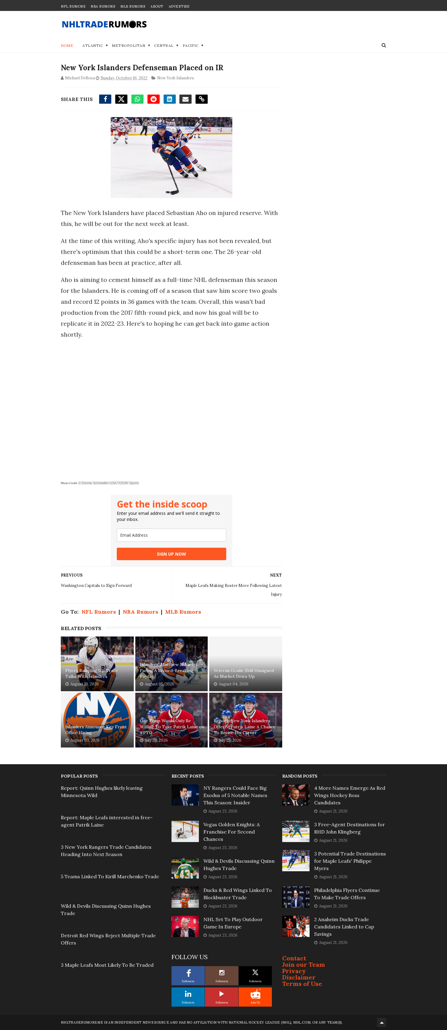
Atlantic (92, 45)
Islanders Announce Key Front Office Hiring (96, 730)
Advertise (179, 6)
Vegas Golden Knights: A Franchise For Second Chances (231, 831)
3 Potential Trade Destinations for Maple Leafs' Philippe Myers (350, 861)
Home (67, 45)
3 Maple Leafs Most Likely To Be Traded (107, 965)
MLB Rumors (132, 6)
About (157, 6)
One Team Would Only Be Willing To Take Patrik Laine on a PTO (172, 726)
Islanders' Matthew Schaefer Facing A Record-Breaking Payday (169, 670)
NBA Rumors (103, 6)
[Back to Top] (381, 1022)
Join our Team (303, 964)
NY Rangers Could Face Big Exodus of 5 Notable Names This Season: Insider (235, 795)
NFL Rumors (73, 6)
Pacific (191, 45)
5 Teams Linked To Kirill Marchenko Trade (110, 876)
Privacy (294, 971)
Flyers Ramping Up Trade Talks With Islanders (91, 673)
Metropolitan (128, 45)
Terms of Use (302, 983)
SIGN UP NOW (171, 554)
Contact (294, 958)
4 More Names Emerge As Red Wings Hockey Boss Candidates (349, 795)
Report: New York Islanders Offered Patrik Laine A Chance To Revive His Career (244, 726)
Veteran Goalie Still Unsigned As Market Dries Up (244, 673)
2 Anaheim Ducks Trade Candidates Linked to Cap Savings (344, 926)
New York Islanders (175, 78)
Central (164, 45)
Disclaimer (299, 977)
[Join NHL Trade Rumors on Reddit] (255, 994)
